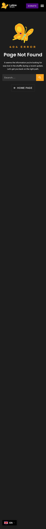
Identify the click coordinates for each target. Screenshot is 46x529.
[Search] (40, 77)
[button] (42, 6)
